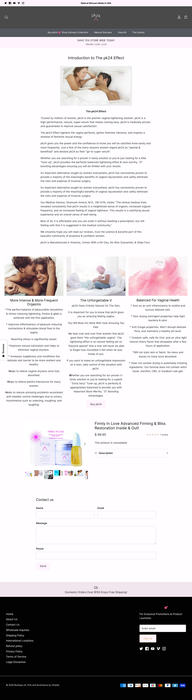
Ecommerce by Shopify (48, 685)
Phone (40, 548)
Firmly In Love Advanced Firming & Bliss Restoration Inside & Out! (130, 425)
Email (101, 508)
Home (9, 614)
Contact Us (13, 624)
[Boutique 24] (96, 17)
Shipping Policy (15, 635)
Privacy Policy (14, 651)
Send (43, 566)
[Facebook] (10, 3)
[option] (56, 444)
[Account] (178, 17)
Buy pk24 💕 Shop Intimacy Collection (68, 32)
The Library (138, 32)
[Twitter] (5, 3)
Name (39, 508)
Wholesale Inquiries (17, 630)
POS (29, 685)
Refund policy (14, 646)
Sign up (147, 638)
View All (122, 32)
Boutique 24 (20, 685)
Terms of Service (16, 656)
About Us (11, 619)
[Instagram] (23, 3)
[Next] (84, 444)
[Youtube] (14, 3)
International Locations (19, 640)
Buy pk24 (96, 404)
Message (41, 523)
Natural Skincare (103, 32)
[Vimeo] (19, 3)
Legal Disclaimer (16, 662)
